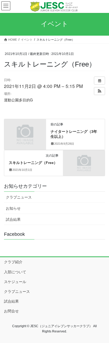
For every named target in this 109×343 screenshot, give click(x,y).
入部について (15, 272)
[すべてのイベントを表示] (99, 80)
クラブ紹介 (13, 262)
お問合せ (11, 311)
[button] (99, 91)
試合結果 (13, 219)
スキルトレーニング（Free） (33, 163)
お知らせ (13, 208)
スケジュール (15, 282)
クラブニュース (19, 197)
